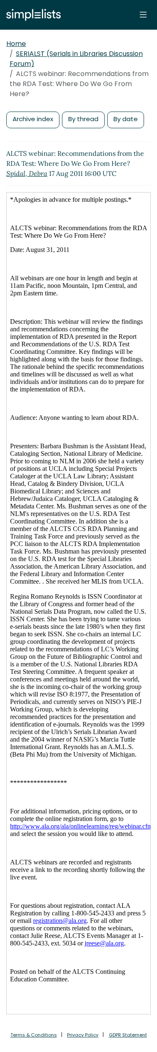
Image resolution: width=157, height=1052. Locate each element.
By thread (83, 118)
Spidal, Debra (26, 173)
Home (16, 43)
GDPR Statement (128, 1035)
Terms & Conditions (33, 1035)
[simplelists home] (31, 14)
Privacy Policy (82, 1035)
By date (125, 118)
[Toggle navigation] (143, 14)
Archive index (33, 118)
